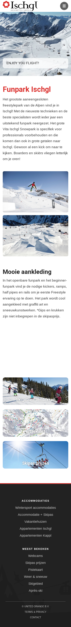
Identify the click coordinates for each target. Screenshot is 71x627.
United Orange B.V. (36, 606)
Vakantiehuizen (35, 521)
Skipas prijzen (35, 563)
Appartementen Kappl (35, 535)
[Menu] (64, 6)
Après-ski (35, 590)
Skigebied (35, 583)
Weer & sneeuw (35, 577)
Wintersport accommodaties (35, 508)
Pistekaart (35, 570)
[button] (35, 191)
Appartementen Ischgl (36, 528)
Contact (35, 617)
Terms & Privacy (35, 612)
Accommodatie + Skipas (35, 514)
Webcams (35, 556)
